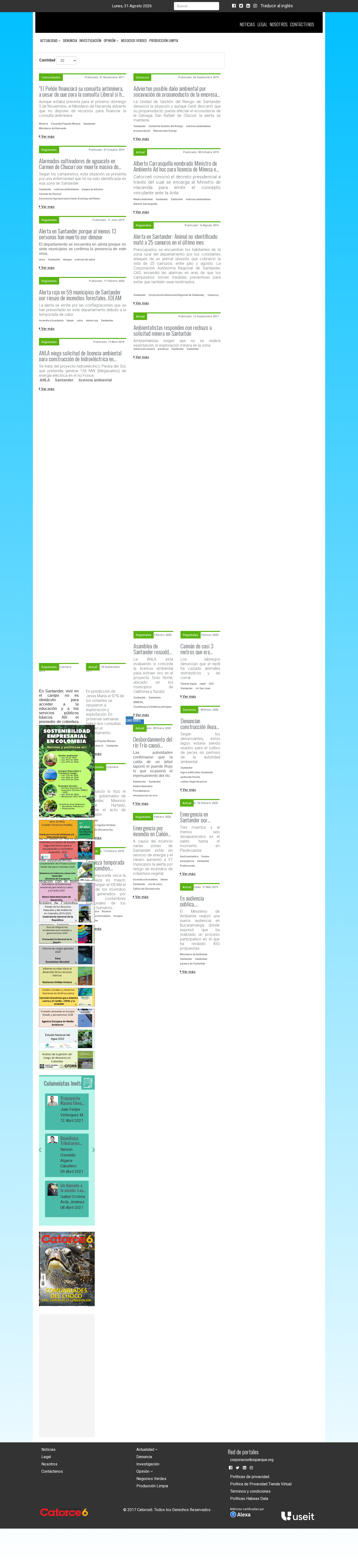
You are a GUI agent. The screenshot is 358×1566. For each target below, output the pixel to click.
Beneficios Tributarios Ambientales (71, 1141)
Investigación (90, 40)
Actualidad (49, 40)
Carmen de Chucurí (50, 194)
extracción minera (144, 349)
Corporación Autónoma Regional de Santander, (177, 295)
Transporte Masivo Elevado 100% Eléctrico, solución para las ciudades (73, 1101)
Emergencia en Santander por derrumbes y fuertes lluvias (199, 817)
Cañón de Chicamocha (99, 829)
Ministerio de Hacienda (52, 128)
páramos (163, 349)
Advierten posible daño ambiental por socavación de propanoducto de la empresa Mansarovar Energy (175, 91)
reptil (203, 683)
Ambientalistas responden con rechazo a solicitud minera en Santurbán (172, 330)
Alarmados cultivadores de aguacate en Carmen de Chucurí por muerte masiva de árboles (78, 163)
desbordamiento (143, 786)
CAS (211, 683)
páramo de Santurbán (192, 963)
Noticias (247, 24)
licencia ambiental (95, 380)
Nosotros (279, 24)
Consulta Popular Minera (65, 123)
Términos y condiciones (250, 1491)
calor (80, 320)
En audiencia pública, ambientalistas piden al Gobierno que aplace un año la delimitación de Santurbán (199, 901)
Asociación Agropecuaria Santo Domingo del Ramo (69, 198)
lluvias (205, 856)
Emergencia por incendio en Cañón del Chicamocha (150, 830)
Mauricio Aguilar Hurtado (101, 825)
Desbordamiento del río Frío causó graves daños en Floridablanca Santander (152, 742)
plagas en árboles (92, 189)
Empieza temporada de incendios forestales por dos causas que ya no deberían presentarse (105, 865)
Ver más (47, 136)
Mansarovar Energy (165, 130)
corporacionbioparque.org (251, 1459)
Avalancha (139, 781)
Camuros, (213, 295)
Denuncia (70, 40)
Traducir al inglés (276, 5)
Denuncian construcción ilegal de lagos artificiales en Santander (199, 723)
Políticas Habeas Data (249, 1498)
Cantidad (47, 60)
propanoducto (142, 130)
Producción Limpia (163, 40)
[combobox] (196, 6)
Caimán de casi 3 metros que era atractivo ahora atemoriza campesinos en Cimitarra (196, 648)
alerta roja (92, 320)
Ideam (70, 320)
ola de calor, (155, 884)
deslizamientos (189, 856)
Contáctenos (302, 24)
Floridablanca (141, 791)
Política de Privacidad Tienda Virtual (261, 1484)
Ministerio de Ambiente (193, 954)
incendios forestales (51, 320)
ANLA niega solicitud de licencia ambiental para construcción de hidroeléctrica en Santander (80, 355)
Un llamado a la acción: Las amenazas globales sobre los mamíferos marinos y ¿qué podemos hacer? (73, 1188)
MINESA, (138, 702)
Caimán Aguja (188, 683)
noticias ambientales (198, 126)
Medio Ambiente (143, 199)
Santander (89, 123)
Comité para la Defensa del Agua (152, 707)
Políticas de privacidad (249, 1476)
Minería (43, 123)
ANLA (45, 380)
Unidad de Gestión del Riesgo (166, 126)
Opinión (110, 40)
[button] (40, 1182)
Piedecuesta (187, 865)
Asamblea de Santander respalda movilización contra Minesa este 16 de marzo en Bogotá (152, 648)
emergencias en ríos (145, 795)
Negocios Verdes (134, 40)
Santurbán (177, 199)
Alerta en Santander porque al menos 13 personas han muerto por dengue (77, 234)
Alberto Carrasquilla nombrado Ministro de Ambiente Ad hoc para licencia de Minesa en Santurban (175, 166)
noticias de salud (85, 259)
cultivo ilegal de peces (193, 781)
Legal (262, 24)
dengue (67, 259)
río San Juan (203, 688)
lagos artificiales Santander (196, 772)
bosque (117, 916)
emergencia (187, 861)
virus (42, 259)
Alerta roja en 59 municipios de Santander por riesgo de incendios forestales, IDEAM (80, 295)
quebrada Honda (190, 777)
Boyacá (106, 911)
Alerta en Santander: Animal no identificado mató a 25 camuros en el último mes (175, 239)
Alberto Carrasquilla (145, 204)
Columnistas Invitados (67, 1083)
